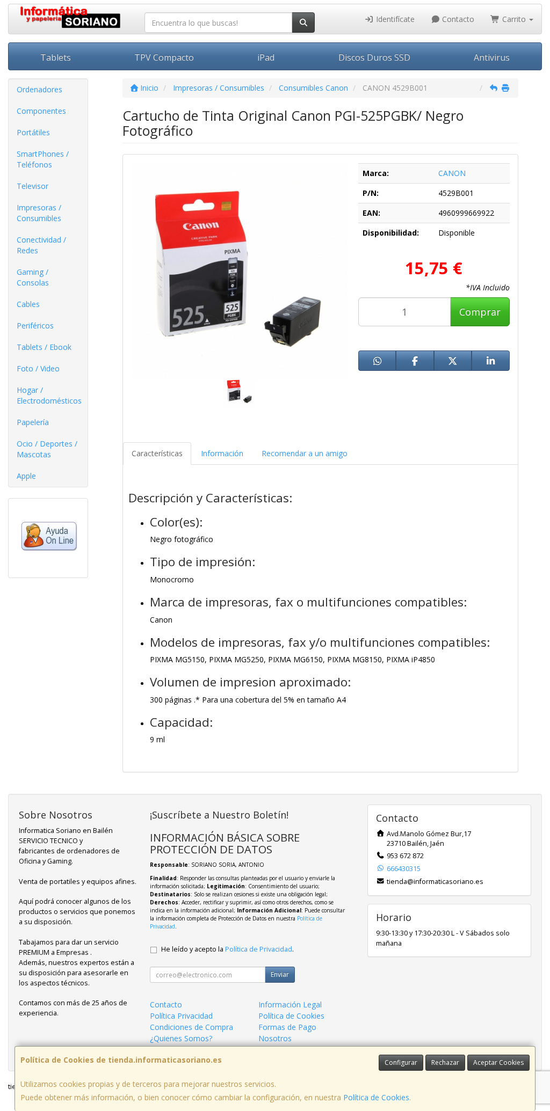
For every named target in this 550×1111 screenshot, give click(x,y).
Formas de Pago (287, 1027)
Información (222, 453)
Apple (26, 476)
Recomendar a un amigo (305, 453)
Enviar (280, 974)
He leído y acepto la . (227, 949)
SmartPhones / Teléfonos (43, 159)
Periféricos (35, 325)
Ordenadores (39, 89)
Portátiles (33, 132)
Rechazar (445, 1062)
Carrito (514, 19)
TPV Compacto (164, 57)
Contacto (457, 19)
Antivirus (492, 57)
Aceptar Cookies (498, 1062)
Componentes (41, 111)
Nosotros (275, 1038)
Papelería (33, 422)
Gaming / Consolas (33, 277)
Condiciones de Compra (191, 1027)
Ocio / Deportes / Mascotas (47, 448)
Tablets (55, 57)
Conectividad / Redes (41, 245)
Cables (28, 304)
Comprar (480, 311)
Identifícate (394, 19)
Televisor (32, 186)
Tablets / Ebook (44, 347)
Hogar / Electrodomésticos (49, 395)
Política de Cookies (376, 1097)
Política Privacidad (181, 1016)
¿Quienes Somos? (181, 1038)
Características (157, 453)
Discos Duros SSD (374, 57)
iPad (265, 57)
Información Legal (290, 1004)
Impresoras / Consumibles (39, 212)
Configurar (401, 1062)
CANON (452, 173)
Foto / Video (38, 368)
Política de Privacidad (258, 949)
